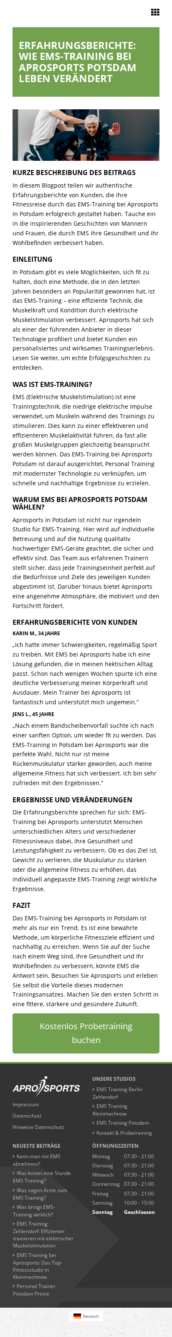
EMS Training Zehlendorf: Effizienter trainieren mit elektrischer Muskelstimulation (43, 1234)
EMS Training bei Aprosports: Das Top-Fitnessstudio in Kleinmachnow (37, 1266)
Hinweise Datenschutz (38, 1127)
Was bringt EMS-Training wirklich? (34, 1210)
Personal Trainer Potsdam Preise (34, 1290)
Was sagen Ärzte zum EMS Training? (40, 1194)
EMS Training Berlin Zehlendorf (117, 1093)
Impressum (26, 1104)
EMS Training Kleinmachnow (110, 1110)
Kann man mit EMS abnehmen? (37, 1160)
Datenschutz (27, 1115)
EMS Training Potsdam (122, 1122)
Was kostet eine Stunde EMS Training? (42, 1177)
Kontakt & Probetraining (124, 1132)
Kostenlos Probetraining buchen (86, 1033)
